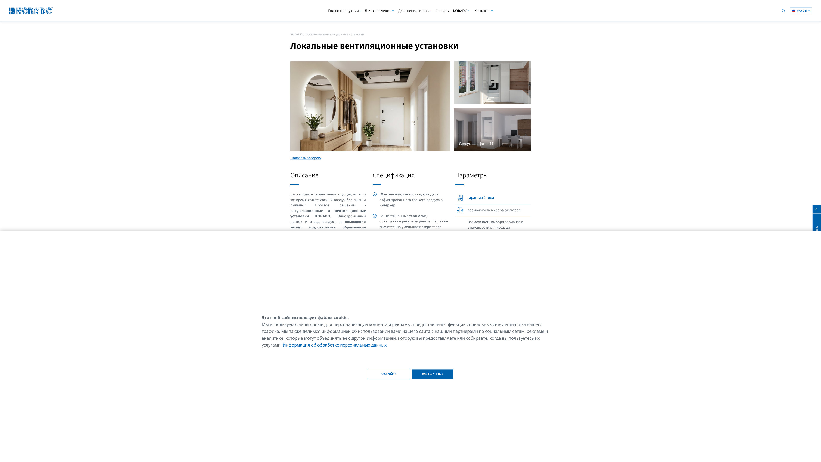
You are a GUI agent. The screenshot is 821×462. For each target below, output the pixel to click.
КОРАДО (296, 34)
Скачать (442, 10)
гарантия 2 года (481, 197)
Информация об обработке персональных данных (335, 345)
